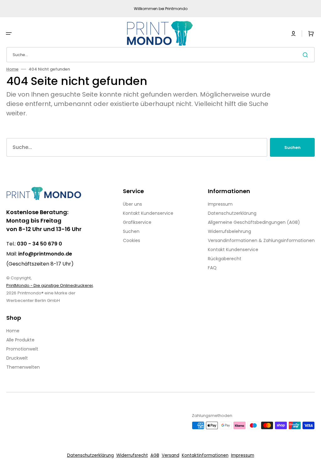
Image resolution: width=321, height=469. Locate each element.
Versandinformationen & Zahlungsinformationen (261, 240)
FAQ (212, 268)
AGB (154, 455)
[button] (9, 33)
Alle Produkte (20, 340)
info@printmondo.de (45, 253)
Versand (170, 455)
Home (12, 69)
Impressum (220, 204)
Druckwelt (17, 358)
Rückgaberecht (224, 259)
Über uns (132, 204)
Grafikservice (137, 222)
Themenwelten (23, 367)
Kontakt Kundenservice (148, 213)
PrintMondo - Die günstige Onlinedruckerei (49, 285)
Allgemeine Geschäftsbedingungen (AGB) (254, 222)
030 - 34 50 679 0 (39, 243)
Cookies (131, 240)
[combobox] (160, 54)
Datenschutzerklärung (232, 213)
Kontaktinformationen (205, 455)
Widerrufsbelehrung (229, 231)
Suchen (292, 147)
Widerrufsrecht (132, 455)
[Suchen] (306, 55)
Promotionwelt (22, 349)
